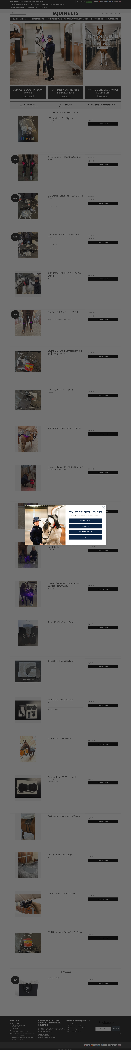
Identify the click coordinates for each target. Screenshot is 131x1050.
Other (85, 537)
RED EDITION (85, 526)
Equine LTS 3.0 (85, 520)
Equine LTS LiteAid (85, 531)
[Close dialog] (103, 507)
